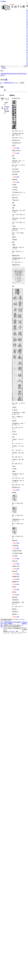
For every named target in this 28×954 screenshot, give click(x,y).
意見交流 (5, 623)
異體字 (6, 82)
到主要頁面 (3, 1)
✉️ (18, 82)
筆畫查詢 (7, 73)
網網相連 (10, 623)
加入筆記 (22, 82)
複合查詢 (23, 73)
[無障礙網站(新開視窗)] (24, 625)
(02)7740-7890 (11, 631)
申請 (18, 148)
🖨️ (17, 82)
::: (26, 9)
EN (27, 64)
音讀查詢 (15, 73)
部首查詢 (3, 73)
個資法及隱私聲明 (8, 622)
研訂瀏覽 (10, 82)
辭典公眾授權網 (17, 622)
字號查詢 (19, 73)
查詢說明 (4, 68)
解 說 (3, 82)
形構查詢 (11, 73)
